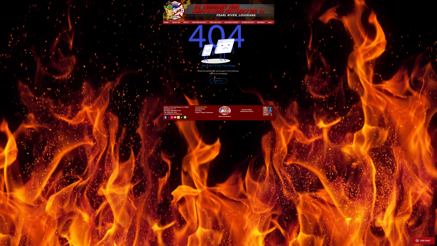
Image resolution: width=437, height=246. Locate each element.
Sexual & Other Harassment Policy (246, 110)
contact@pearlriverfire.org (173, 114)
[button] (176, 22)
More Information (225, 116)
